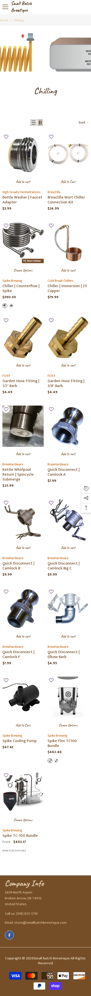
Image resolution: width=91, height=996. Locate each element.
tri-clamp (4, 305)
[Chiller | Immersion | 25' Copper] (68, 242)
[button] (33, 122)
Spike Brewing (12, 280)
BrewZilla (54, 192)
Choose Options (23, 270)
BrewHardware (12, 464)
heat (50, 760)
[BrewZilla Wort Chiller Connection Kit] (68, 154)
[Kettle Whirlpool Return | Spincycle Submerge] (23, 426)
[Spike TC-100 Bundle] (23, 792)
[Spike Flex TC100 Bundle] (68, 697)
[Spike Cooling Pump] (23, 697)
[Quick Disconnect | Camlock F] (23, 608)
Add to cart (23, 181)
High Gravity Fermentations (21, 192)
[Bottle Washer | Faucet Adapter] (23, 154)
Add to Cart (68, 181)
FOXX (6, 375)
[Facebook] (9, 935)
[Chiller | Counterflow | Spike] (23, 242)
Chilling (19, 20)
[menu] (5, 7)
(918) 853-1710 (27, 914)
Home (4, 20)
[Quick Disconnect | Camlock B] (23, 520)
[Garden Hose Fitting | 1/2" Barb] (23, 337)
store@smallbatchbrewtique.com (40, 923)
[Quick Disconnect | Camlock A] (68, 426)
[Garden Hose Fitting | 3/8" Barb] (68, 337)
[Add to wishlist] (6, 136)
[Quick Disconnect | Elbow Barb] (68, 608)
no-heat (56, 760)
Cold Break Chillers (61, 280)
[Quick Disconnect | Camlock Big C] (68, 520)
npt (10, 305)
